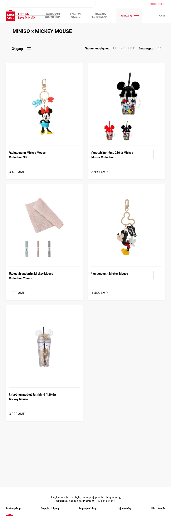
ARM (162, 15)
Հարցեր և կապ (50, 508)
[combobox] (51, 4)
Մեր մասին (158, 508)
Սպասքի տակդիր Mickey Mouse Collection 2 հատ (31, 276)
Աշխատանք (124, 508)
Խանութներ (13, 508)
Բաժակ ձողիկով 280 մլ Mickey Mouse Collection (112, 155)
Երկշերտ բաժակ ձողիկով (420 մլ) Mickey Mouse (32, 397)
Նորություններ (88, 508)
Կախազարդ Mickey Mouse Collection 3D (27, 155)
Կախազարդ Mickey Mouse (109, 273)
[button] (111, 48)
